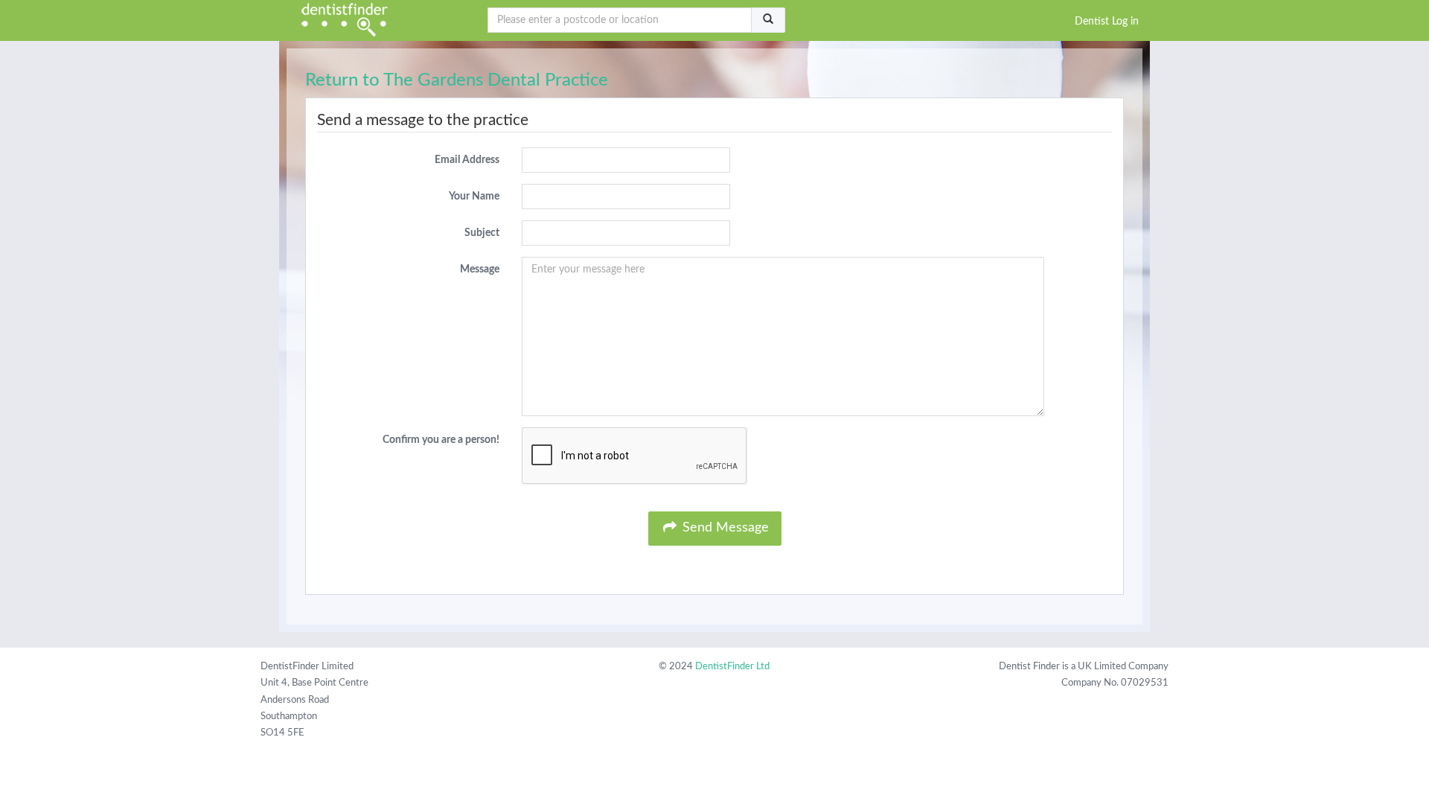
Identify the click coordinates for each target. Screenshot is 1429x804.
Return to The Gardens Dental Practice (456, 80)
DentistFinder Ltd (732, 666)
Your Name (474, 196)
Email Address (467, 160)
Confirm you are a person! (441, 440)
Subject (481, 233)
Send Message (724, 528)
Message (479, 269)
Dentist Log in (1107, 21)
